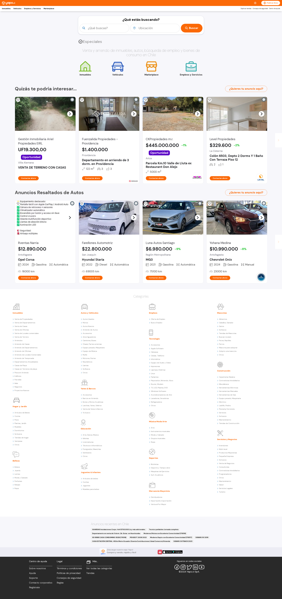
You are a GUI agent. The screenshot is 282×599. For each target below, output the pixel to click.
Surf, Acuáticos (157, 475)
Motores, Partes (89, 358)
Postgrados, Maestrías (92, 449)
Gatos (221, 326)
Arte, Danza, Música (91, 435)
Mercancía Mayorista (159, 491)
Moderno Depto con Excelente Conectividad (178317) (171, 537)
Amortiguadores (89, 337)
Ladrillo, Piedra (225, 405)
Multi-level (223, 449)
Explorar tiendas (246, 8)
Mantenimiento (225, 420)
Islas (16, 383)
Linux (153, 373)
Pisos (17, 420)
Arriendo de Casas (22, 344)
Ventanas (18, 441)
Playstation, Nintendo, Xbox (162, 380)
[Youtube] (202, 567)
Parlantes (155, 377)
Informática (155, 359)
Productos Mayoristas (228, 453)
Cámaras (154, 352)
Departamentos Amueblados (26, 362)
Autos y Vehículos (89, 313)
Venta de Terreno (22, 337)
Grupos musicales (158, 438)
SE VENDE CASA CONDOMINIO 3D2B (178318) (109, 537)
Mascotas (222, 313)
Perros (221, 344)
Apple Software (157, 348)
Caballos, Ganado (226, 323)
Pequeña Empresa (226, 456)
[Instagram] (183, 567)
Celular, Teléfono (157, 356)
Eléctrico (222, 402)
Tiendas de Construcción (229, 423)
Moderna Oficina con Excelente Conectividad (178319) (165, 533)
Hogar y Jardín (20, 406)
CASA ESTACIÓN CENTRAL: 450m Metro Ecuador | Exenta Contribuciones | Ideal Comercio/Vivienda (131, 541)
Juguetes (86, 485)
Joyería (17, 470)
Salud (221, 485)
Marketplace (49, 8)
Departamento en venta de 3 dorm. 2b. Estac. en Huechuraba (116, 533)
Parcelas (18, 380)
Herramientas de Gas (227, 395)
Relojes (17, 485)
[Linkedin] (195, 567)
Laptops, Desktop (158, 370)
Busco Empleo (156, 323)
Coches (86, 482)
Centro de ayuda (274, 8)
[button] (70, 114)
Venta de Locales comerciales (27, 333)
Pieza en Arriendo (22, 372)
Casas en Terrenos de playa (26, 369)
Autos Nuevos (88, 326)
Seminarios (87, 453)
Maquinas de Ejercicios (160, 471)
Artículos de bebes (90, 478)
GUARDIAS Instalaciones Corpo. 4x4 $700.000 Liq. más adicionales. (119, 529)
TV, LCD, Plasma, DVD (159, 388)
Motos (85, 323)
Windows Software (158, 391)
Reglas (60, 582)
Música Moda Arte (158, 421)
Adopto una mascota (227, 351)
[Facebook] (177, 567)
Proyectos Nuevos (22, 390)
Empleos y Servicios (32, 8)
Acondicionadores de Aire (161, 395)
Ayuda (32, 573)
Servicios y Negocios (227, 439)
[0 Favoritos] (18, 100)
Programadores (225, 474)
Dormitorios (19, 430)
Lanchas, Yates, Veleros (92, 405)
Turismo (222, 492)
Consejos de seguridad (260, 8)
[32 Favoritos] (210, 100)
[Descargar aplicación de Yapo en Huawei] (159, 552)
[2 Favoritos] (146, 204)
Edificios (18, 376)
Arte (153, 428)
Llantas (86, 365)
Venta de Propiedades (24, 319)
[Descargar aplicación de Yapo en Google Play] (178, 552)
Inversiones (223, 445)
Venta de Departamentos (25, 323)
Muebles (18, 427)
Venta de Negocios (226, 463)
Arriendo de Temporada (24, 358)
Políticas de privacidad (68, 573)
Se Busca (86, 369)
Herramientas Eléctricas (228, 388)
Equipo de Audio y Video (161, 363)
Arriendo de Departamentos (26, 347)
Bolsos (17, 467)
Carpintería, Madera (227, 377)
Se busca (18, 434)
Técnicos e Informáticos (92, 445)
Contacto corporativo (40, 582)
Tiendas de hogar (22, 437)
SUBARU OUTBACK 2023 (182, 541)
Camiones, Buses (89, 340)
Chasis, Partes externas (92, 344)
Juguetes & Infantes (91, 472)
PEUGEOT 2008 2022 (138, 537)
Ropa (17, 488)
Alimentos (223, 319)
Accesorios (87, 333)
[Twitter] (189, 567)
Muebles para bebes (91, 489)
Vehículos (17, 8)
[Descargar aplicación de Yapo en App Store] (167, 552)
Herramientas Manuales (228, 391)
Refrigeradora (156, 402)
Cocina (17, 416)
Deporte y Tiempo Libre (160, 468)
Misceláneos (224, 384)
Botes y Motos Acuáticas (93, 402)
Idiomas (86, 438)
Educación (86, 428)
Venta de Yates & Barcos (93, 409)
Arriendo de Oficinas (23, 351)
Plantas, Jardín (20, 423)
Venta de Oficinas (22, 330)
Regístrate (34, 587)
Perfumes (18, 481)
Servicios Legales (226, 488)
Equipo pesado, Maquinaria (94, 347)
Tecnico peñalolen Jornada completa (163, 529)
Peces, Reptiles (225, 340)
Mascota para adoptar (228, 347)
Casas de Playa (21, 365)
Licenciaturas (88, 442)
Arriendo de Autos (90, 330)
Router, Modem (157, 384)
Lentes (17, 474)
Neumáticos (87, 362)
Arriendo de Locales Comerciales (28, 355)
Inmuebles (6, 8)
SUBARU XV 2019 (202, 537)
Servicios (222, 413)
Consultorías (224, 467)
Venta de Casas (21, 326)
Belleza (16, 460)
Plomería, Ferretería (227, 409)
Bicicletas (155, 464)
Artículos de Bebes (22, 413)
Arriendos (18, 340)
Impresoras (155, 366)
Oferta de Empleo (158, 319)
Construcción (223, 370)
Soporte (33, 578)
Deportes (153, 458)
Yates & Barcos (88, 388)
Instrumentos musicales (160, 431)
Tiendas (90, 573)
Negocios (18, 387)
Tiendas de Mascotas (227, 333)
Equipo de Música (90, 351)
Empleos (153, 313)
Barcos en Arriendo (90, 398)
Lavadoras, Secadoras (160, 398)
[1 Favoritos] (146, 100)
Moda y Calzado (21, 478)
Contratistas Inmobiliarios (229, 380)
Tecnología (154, 338)
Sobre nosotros (37, 568)
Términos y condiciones (69, 568)
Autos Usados (88, 319)
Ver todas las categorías (99, 568)
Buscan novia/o (225, 337)
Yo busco (86, 413)
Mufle (85, 355)
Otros (17, 445)
